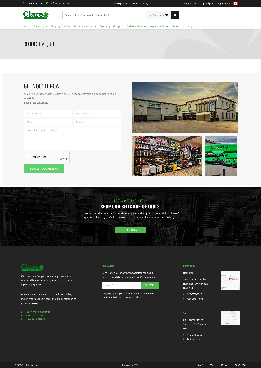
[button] (35, 26)
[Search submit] (175, 15)
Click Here (142, 3)
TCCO (136, 365)
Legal (118, 297)
